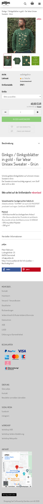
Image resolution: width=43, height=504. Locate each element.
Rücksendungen (7, 310)
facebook (5, 411)
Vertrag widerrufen (9, 495)
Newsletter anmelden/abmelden (14, 397)
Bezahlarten (6, 305)
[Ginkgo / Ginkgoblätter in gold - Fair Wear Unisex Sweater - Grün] (21, 35)
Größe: (4, 91)
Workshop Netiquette (9, 438)
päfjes (39, 19)
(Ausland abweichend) (26, 81)
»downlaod (36, 192)
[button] (5, 112)
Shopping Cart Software (12, 501)
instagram (5, 416)
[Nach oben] (36, 500)
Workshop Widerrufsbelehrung (13, 434)
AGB (3, 325)
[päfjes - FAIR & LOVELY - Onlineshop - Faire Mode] (6, 3)
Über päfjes (6, 389)
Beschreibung (7, 143)
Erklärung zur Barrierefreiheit (12, 334)
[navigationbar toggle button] (39, 3)
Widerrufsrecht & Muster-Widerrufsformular (18, 315)
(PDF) (22, 85)
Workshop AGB (7, 429)
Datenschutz (6, 320)
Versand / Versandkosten (11, 300)
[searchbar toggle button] (25, 3)
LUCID (4, 329)
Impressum (6, 296)
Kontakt (5, 291)
